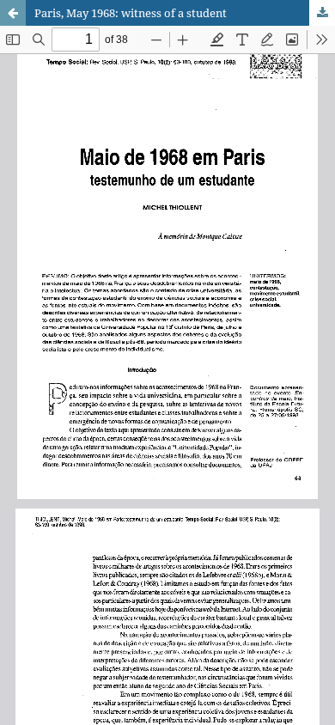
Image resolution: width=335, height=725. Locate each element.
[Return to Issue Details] (13, 13)
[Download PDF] (322, 13)
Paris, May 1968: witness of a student (130, 13)
